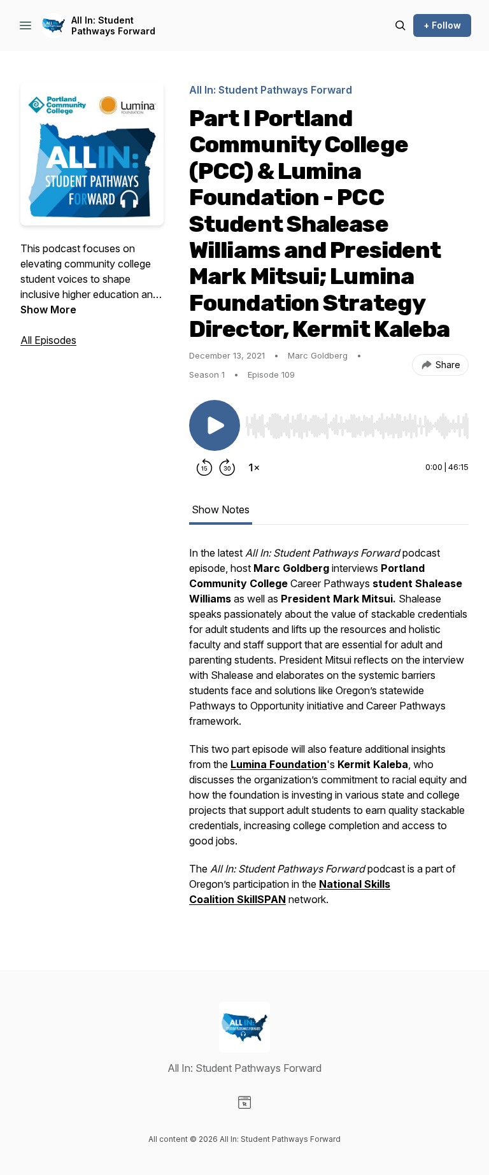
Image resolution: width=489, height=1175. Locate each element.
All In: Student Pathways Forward (113, 26)
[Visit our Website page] (244, 1102)
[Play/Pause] (214, 425)
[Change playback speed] (254, 467)
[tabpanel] (329, 732)
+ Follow (442, 25)
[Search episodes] (400, 25)
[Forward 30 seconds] (227, 467)
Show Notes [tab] (221, 509)
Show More (48, 309)
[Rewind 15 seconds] (204, 467)
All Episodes (48, 340)
